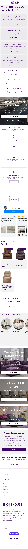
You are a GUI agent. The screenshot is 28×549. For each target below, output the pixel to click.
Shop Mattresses (14, 419)
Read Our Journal (14, 464)
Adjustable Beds (6, 331)
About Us (14, 449)
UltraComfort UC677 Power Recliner (6, 263)
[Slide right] (16, 343)
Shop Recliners (14, 372)
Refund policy (5, 546)
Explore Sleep (14, 146)
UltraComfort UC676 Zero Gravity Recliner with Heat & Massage (7, 286)
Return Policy (6, 492)
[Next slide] (26, 226)
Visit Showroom (14, 116)
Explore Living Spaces (14, 368)
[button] (2, 2)
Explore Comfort (14, 199)
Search (4, 483)
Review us (14, 211)
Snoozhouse (11, 207)
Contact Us (5, 489)
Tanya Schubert (9, 234)
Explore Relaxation (14, 164)
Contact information (22, 546)
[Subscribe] (23, 528)
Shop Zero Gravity (13, 24)
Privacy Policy (6, 495)
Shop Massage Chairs (13, 65)
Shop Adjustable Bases (13, 423)
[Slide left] (11, 343)
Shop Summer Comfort (14, 120)
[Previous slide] (2, 226)
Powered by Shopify (15, 544)
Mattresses (16, 331)
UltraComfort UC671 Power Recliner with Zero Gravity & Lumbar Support (20, 264)
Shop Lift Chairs (13, 37)
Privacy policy (23, 544)
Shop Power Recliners (13, 51)
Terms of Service (7, 498)
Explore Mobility (14, 181)
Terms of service (13, 546)
